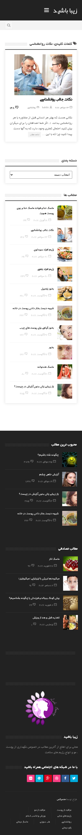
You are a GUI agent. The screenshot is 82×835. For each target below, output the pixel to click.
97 (29, 565)
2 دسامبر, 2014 (46, 585)
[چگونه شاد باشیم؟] (69, 459)
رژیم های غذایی (64, 815)
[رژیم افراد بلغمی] (64, 274)
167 (22, 334)
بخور (51, 347)
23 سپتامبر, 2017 (62, 107)
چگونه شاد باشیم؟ (48, 454)
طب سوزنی (45, 821)
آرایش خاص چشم (49, 474)
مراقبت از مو (39, 809)
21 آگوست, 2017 (39, 373)
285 (22, 393)
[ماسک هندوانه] (64, 371)
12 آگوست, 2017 (39, 393)
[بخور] (64, 352)
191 (23, 256)
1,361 (28, 481)
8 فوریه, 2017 (46, 604)
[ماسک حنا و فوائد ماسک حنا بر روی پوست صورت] (64, 212)
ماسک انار (54, 558)
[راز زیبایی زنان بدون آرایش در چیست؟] (64, 391)
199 (24, 220)
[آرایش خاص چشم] (69, 479)
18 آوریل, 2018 (40, 220)
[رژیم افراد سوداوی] (64, 254)
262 (22, 315)
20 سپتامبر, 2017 (39, 256)
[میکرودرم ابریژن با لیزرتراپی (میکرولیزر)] (70, 583)
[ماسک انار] (70, 563)
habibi (45, 107)
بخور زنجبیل (47, 288)
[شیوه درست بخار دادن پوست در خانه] (64, 313)
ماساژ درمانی (22, 821)
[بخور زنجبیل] (64, 293)
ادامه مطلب (34, 134)
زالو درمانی (66, 827)
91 (30, 585)
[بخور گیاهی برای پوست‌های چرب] (64, 332)
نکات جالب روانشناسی (56, 99)
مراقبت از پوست (64, 809)
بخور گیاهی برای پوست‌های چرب (37, 327)
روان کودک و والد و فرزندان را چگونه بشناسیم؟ (34, 598)
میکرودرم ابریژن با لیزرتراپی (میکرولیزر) (39, 578)
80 (23, 373)
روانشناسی (32, 107)
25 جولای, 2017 (44, 461)
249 (22, 276)
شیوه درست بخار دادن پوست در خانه (33, 308)
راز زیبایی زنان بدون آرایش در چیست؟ (34, 386)
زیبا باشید (65, 10)
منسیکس (61, 799)
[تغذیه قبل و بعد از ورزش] (70, 622)
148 (22, 236)
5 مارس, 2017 (46, 624)
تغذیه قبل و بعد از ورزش (46, 617)
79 (30, 604)
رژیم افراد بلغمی (45, 269)
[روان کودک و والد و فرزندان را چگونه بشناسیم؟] (70, 602)
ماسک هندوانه (45, 366)
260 (22, 295)
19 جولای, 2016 (45, 481)
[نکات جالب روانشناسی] (43, 74)
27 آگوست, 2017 (39, 295)
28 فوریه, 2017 (45, 565)
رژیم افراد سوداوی (44, 249)
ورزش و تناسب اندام (36, 815)
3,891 (27, 461)
